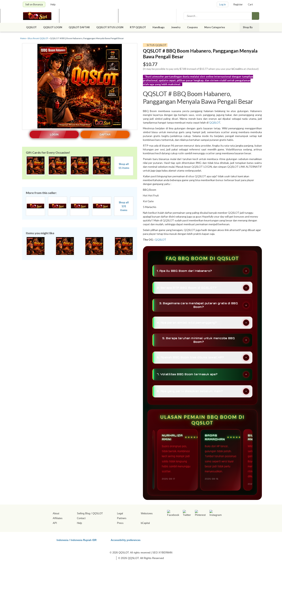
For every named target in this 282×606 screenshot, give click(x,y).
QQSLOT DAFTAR (79, 27)
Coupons (192, 27)
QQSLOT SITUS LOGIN (109, 27)
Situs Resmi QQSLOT (38, 38)
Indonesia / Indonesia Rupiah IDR (76, 540)
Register (238, 4)
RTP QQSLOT (138, 27)
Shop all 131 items (124, 206)
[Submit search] (255, 16)
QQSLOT (31, 27)
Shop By (248, 27)
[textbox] (218, 16)
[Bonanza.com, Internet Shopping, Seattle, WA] (204, 539)
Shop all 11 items (123, 165)
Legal (120, 513)
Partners (121, 518)
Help (53, 4)
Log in (222, 4)
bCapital (145, 523)
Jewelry (176, 27)
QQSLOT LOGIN (52, 27)
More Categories (215, 27)
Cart (250, 4)
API (55, 523)
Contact (81, 518)
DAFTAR (105, 134)
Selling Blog (83, 513)
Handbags (159, 27)
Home (23, 38)
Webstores (147, 513)
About (56, 513)
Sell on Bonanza (34, 4)
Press (120, 523)
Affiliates (58, 518)
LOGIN (54, 134)
